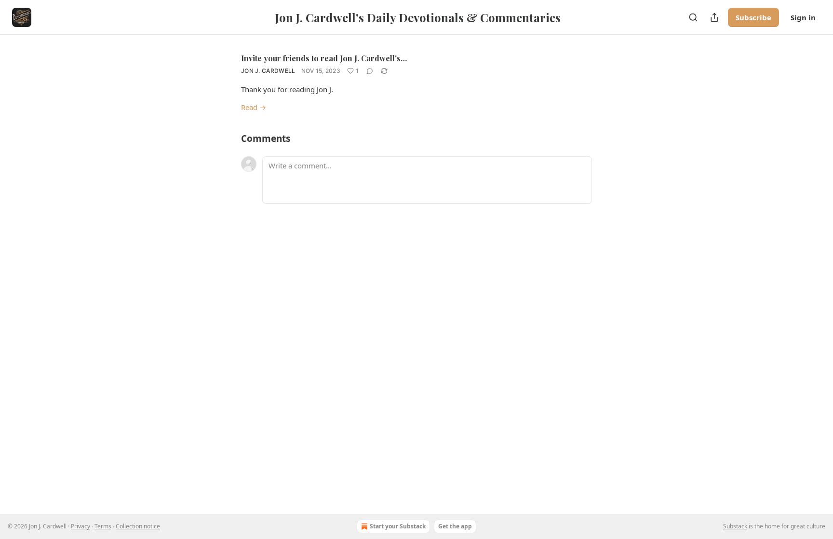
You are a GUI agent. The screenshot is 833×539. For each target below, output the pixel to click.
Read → (253, 107)
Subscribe (753, 17)
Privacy (80, 526)
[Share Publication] (714, 17)
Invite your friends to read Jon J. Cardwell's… (324, 58)
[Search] (693, 17)
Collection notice (138, 526)
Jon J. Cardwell (268, 70)
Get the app (455, 526)
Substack (735, 526)
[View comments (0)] (369, 71)
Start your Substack (398, 526)
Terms (102, 526)
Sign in (803, 17)
